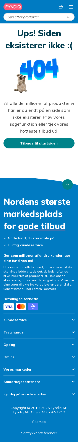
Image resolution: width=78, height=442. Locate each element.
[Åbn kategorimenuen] (71, 7)
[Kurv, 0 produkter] (60, 7)
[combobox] (39, 17)
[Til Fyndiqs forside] (13, 7)
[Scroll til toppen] (67, 184)
